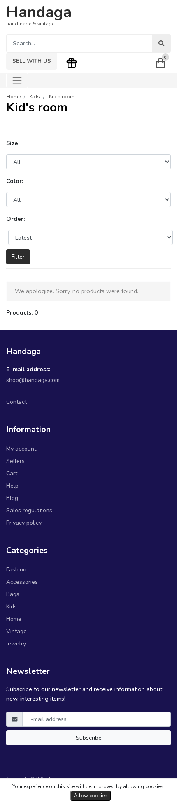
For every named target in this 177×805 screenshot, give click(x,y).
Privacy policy (24, 523)
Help (12, 486)
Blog (12, 498)
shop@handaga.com (33, 380)
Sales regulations (29, 510)
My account (21, 449)
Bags (12, 594)
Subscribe (89, 737)
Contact (16, 402)
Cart (11, 473)
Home (13, 619)
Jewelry (16, 644)
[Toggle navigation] (17, 80)
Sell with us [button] (31, 61)
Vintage (16, 631)
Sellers (15, 461)
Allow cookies (90, 795)
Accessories (22, 582)
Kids (11, 607)
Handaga (39, 12)
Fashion (16, 570)
